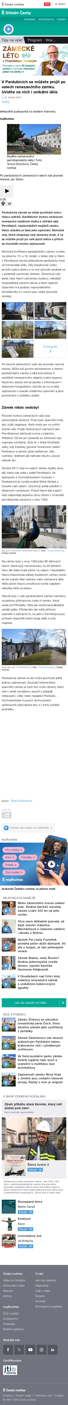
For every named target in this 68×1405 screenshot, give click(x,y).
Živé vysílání (12, 872)
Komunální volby (14, 1285)
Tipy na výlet (12, 40)
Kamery (61, 19)
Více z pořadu (14, 1014)
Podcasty (9, 1324)
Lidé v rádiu (42, 1290)
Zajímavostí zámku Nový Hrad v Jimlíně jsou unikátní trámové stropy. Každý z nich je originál (40, 1078)
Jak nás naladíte (45, 1280)
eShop (7, 1296)
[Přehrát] (6, 191)
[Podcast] (3, 204)
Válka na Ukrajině (14, 1280)
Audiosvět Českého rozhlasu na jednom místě (28, 888)
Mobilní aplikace (13, 1329)
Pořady (9, 865)
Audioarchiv (46, 19)
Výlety (6, 102)
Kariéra (39, 1296)
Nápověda (42, 1285)
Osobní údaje (23, 1395)
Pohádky (26, 857)
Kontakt (40, 1301)
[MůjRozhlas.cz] (7, 119)
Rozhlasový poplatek (48, 1306)
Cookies (7, 1395)
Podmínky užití (43, 1395)
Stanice (8, 1290)
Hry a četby (12, 850)
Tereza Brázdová (17, 164)
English (59, 1395)
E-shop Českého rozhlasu (24, 1096)
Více (51, 40)
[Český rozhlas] (13, 4)
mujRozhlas (9, 839)
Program (29, 19)
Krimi (8, 857)
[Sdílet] (9, 204)
